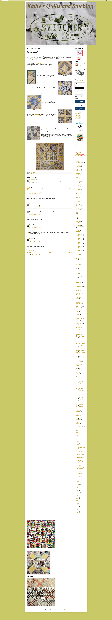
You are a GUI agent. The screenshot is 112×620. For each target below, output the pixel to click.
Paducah (77, 298)
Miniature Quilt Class (79, 289)
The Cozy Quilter (32, 179)
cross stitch (78, 209)
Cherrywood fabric (79, 198)
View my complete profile (79, 80)
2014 (77, 501)
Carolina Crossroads (79, 196)
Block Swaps (78, 185)
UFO (76, 418)
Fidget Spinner (39, 63)
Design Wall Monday (80, 449)
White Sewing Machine (80, 426)
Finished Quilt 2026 (79, 250)
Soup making (78, 408)
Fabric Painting (78, 221)
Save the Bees (79, 474)
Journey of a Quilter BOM (80, 269)
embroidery (78, 217)
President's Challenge (79, 306)
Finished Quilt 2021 (79, 245)
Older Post (70, 252)
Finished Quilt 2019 (79, 242)
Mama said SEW (39, 115)
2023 (77, 435)
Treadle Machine (78, 415)
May (77, 489)
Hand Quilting (78, 257)
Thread (77, 414)
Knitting (77, 274)
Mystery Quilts (78, 291)
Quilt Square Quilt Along (80, 318)
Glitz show (77, 253)
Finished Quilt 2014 (79, 235)
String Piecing (78, 411)
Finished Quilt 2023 (79, 247)
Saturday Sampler (79, 361)
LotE (76, 283)
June (78, 487)
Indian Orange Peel (78, 147)
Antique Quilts (78, 170)
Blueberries (78, 192)
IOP (76, 268)
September (79, 482)
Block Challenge (78, 184)
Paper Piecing (78, 302)
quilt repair (77, 315)
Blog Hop (77, 190)
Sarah (30, 203)
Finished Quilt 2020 (79, 243)
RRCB (77, 357)
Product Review (78, 307)
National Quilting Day (79, 293)
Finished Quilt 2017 (79, 239)
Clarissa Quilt (78, 202)
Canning (77, 193)
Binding (77, 182)
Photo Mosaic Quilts (79, 303)
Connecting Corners (79, 206)
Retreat (77, 356)
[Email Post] (37, 172)
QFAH (77, 310)
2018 (77, 443)
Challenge (77, 197)
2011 (77, 506)
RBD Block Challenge (79, 354)
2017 (77, 497)
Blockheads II (32, 173)
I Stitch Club (78, 264)
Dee (29, 187)
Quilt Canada (78, 314)
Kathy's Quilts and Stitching (60, 6)
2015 (77, 500)
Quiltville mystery (79, 323)
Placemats (77, 304)
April (78, 490)
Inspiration (77, 267)
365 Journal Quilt (78, 154)
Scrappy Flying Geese (78, 146)
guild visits (77, 255)
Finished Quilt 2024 (79, 249)
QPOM (77, 311)
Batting (77, 177)
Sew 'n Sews (78, 372)
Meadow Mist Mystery (79, 286)
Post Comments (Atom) (36, 254)
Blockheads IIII (78, 189)
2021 (77, 438)
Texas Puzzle (36, 114)
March (78, 492)
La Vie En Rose (78, 276)
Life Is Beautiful (78, 282)
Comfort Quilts (78, 205)
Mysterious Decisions (80, 454)
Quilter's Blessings (78, 151)
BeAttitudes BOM (79, 181)
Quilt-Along (77, 320)
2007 (77, 512)
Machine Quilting (78, 285)
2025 (77, 432)
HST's (77, 263)
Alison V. (30, 224)
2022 (77, 436)
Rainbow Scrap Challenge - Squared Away (80, 461)
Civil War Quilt (78, 201)
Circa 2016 (77, 200)
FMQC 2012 (78, 251)
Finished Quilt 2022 (79, 246)
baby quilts (77, 174)
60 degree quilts (78, 166)
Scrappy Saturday (80, 470)
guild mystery (78, 254)
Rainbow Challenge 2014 (80, 329)
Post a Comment (31, 250)
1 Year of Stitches (79, 159)
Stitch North (78, 410)
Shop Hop (77, 376)
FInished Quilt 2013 (79, 234)
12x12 (77, 161)
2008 (77, 511)
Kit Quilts (77, 273)
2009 (77, 509)
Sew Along (77, 373)
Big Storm (47, 128)
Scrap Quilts (78, 364)
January (78, 495)
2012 (77, 504)
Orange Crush (78, 297)
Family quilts (78, 225)
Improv (77, 265)
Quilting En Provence (80, 452)
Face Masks (78, 222)
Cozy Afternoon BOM (79, 208)
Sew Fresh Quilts (49, 137)
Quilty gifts (77, 324)
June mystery (78, 272)
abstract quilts (78, 169)
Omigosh (77, 295)
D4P (76, 212)
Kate (30, 197)
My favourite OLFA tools (81, 473)
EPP (76, 218)
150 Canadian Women (79, 162)
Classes (77, 204)
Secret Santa (79, 471)
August (78, 484)
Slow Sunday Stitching (80, 451)
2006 (77, 514)
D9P (76, 213)
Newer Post (29, 252)
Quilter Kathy (82, 63)
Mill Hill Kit (77, 287)
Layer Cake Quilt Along (80, 278)
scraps (77, 368)
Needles (77, 294)
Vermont (77, 422)
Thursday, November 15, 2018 (34, 241)
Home (50, 252)
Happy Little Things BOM (80, 260)
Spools (76, 145)
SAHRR (77, 360)
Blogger (65, 609)
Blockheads (33, 54)
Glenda (30, 210)
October (78, 481)
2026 (77, 430)
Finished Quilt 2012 (79, 231)
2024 (77, 433)
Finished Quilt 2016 (79, 238)
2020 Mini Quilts (78, 163)
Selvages (77, 369)
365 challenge (78, 165)
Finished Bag (78, 230)
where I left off (36, 59)
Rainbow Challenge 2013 (80, 327)
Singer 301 (77, 377)
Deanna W (31, 238)
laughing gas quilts (32, 230)
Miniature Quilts (78, 290)
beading (77, 178)
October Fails (79, 479)
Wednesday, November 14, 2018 (35, 183)
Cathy (30, 217)
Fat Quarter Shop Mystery (80, 226)
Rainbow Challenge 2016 (80, 334)
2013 (77, 503)
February (78, 493)
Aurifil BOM (78, 173)
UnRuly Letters (78, 419)
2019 (77, 441)
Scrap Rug (77, 365)
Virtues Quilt (78, 423)
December (79, 444)
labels (77, 277)
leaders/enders (78, 281)
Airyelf (58, 609)
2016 (77, 498)
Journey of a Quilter (78, 152)
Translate (82, 96)
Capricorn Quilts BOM (79, 194)
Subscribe (79, 88)
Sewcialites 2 (78, 375)
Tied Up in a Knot (78, 155)
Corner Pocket (51, 99)
